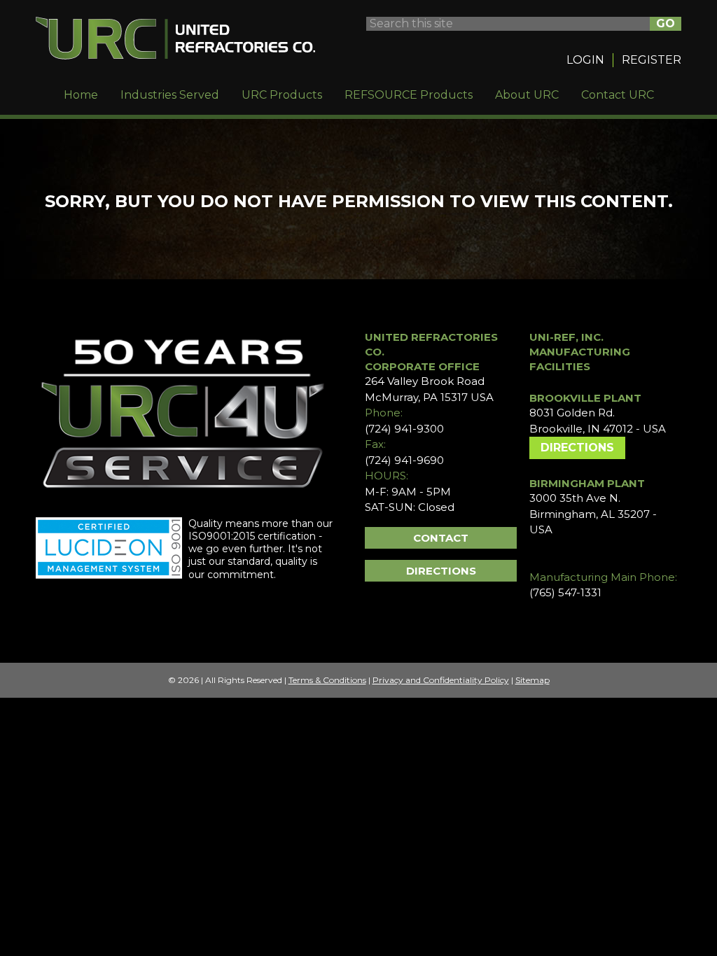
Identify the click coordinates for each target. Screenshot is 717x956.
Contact (440, 537)
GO (665, 23)
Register (651, 59)
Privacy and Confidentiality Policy (441, 680)
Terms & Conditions (327, 680)
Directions (441, 570)
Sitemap (532, 680)
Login (585, 59)
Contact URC (617, 94)
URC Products (282, 94)
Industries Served (169, 94)
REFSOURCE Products (408, 94)
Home (81, 94)
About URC (527, 94)
